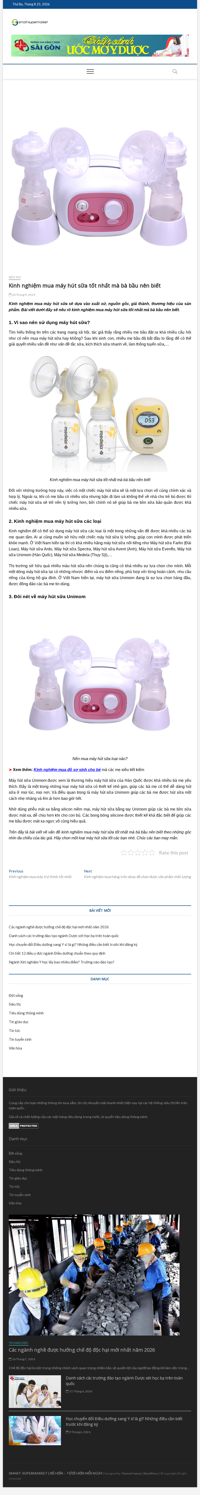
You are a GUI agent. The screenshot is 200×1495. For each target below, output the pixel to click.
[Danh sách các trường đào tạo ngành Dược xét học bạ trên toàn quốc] (35, 1391)
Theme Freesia (131, 1473)
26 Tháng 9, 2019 (23, 295)
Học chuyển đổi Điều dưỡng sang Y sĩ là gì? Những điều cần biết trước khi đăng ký (73, 944)
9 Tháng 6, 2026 (79, 1432)
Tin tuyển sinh (20, 1039)
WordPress (151, 1473)
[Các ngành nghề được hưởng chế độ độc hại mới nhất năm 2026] (100, 1275)
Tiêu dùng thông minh (26, 1013)
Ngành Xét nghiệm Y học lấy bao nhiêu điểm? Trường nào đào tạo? (61, 962)
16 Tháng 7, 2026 (23, 1359)
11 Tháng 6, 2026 (80, 1391)
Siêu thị (14, 277)
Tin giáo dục (19, 1022)
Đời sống (16, 995)
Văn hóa (15, 1048)
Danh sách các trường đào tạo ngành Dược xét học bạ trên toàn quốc (64, 935)
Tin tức (14, 1030)
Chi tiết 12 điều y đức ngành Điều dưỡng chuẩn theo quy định (57, 953)
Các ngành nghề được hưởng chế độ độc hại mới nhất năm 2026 (59, 927)
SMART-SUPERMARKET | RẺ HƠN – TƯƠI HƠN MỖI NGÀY (55, 1473)
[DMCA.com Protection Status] (23, 1125)
